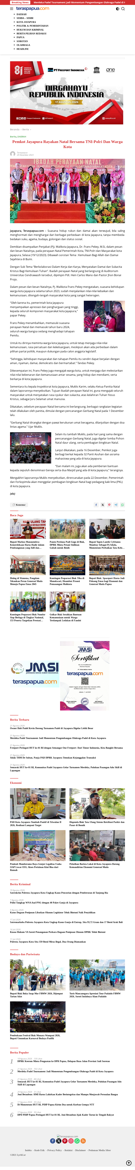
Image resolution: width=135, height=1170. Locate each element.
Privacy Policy (54, 1150)
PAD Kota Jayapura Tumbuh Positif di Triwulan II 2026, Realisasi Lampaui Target (35, 823)
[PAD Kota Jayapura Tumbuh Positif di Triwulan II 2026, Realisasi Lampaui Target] (38, 803)
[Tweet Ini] (102, 504)
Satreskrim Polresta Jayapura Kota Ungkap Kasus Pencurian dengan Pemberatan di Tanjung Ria (59, 893)
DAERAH (21, 136)
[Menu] (12, 9)
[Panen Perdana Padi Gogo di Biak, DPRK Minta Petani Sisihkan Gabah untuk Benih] (67, 529)
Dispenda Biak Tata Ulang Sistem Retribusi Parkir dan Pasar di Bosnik (96, 823)
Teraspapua (22, 152)
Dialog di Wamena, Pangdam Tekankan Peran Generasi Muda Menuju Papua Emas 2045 (26, 581)
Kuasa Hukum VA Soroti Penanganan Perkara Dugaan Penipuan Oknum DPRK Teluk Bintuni (57, 932)
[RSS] (83, 1141)
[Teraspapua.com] (32, 9)
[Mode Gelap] (118, 9)
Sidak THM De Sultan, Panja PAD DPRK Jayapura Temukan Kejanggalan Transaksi (53, 757)
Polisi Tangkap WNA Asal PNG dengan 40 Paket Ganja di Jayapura (44, 902)
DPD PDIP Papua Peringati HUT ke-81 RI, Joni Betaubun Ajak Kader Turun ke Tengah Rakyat (65, 1115)
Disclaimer (80, 1150)
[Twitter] (58, 1141)
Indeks (28, 1150)
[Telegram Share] (115, 504)
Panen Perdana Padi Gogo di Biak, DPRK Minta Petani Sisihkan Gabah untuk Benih (67, 545)
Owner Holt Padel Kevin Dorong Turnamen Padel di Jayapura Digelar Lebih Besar (51, 728)
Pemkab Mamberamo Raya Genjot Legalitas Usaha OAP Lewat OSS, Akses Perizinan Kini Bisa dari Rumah (35, 867)
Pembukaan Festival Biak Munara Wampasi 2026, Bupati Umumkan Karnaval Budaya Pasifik (35, 1037)
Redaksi (68, 1150)
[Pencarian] (123, 9)
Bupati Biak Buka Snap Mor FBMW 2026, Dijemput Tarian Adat (36, 995)
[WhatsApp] (77, 1141)
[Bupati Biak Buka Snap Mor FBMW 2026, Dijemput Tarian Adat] (38, 975)
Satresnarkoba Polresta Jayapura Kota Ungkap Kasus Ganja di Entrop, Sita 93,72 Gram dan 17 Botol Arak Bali (66, 922)
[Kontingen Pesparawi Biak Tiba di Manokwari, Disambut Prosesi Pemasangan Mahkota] (67, 565)
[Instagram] (71, 1141)
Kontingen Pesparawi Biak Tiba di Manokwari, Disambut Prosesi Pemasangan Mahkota (67, 581)
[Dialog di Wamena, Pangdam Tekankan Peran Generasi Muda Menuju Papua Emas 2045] (28, 565)
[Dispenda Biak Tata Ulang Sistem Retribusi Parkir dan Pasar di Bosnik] (97, 803)
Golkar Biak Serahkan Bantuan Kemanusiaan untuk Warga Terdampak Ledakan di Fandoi (65, 617)
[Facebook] (52, 1141)
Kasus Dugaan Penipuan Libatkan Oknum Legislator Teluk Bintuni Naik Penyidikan (52, 912)
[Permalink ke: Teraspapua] (12, 153)
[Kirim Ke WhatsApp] (122, 504)
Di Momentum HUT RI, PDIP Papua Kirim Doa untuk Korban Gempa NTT (55, 1104)
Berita (13, 136)
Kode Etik (39, 1150)
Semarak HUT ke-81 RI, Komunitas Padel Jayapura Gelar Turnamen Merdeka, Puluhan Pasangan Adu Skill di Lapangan (66, 769)
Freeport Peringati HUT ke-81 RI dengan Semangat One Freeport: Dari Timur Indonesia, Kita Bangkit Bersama (66, 748)
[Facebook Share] (96, 504)
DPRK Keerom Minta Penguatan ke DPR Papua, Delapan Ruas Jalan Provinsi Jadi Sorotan (63, 1061)
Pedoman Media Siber (100, 1150)
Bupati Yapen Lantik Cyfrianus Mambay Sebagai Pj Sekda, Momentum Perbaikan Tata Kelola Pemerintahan (106, 545)
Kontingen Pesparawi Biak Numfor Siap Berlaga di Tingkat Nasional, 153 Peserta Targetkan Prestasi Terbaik (27, 617)
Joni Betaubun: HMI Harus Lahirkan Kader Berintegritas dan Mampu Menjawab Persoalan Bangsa (67, 1094)
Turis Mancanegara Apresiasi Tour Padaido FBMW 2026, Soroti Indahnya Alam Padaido (95, 995)
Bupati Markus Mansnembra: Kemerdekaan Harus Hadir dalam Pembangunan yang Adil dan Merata (27, 545)
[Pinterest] (65, 1141)
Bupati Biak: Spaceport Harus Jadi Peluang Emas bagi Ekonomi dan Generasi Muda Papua (106, 581)
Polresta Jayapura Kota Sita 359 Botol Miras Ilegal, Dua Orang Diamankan (48, 942)
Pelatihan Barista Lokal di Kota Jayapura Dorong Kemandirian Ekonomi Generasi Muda (94, 865)
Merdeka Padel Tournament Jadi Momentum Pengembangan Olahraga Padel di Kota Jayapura (58, 738)
